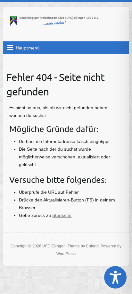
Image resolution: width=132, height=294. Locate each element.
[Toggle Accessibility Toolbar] (115, 277)
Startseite (61, 215)
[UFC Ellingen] (54, 21)
